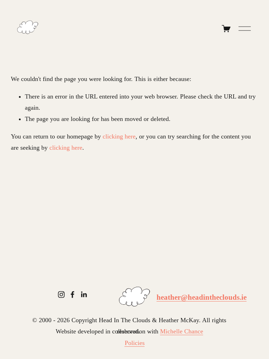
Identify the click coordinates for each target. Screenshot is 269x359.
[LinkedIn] (83, 294)
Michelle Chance (181, 331)
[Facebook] (72, 294)
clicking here (119, 136)
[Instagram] (61, 294)
